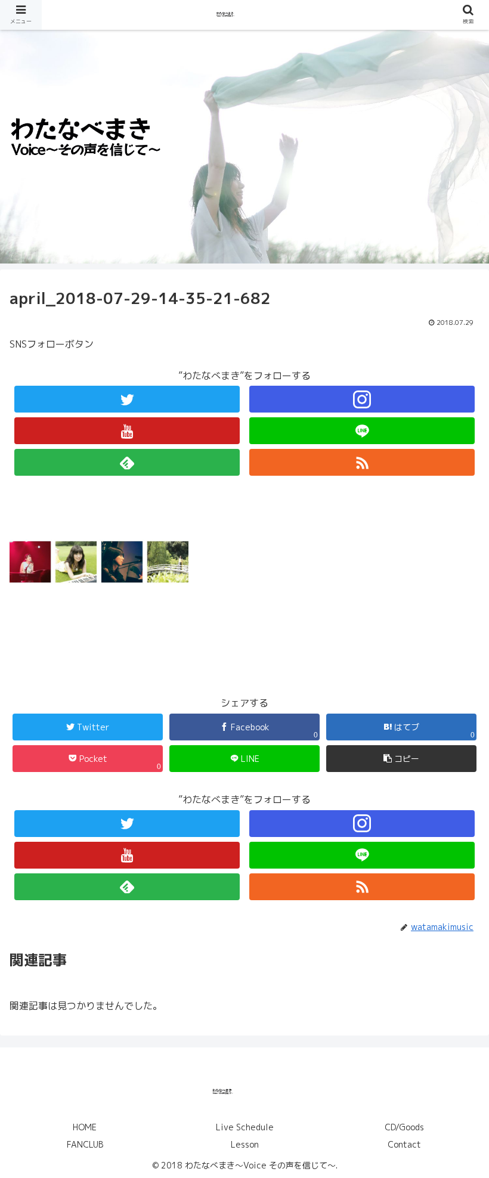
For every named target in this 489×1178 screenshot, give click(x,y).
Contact (404, 1144)
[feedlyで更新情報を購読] (127, 462)
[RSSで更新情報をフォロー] (362, 462)
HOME (85, 1127)
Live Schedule (245, 1127)
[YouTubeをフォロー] (127, 430)
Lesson (245, 1144)
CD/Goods (404, 1127)
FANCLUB (85, 1144)
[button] (454, 1055)
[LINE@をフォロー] (362, 430)
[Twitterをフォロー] (127, 399)
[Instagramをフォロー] (362, 399)
